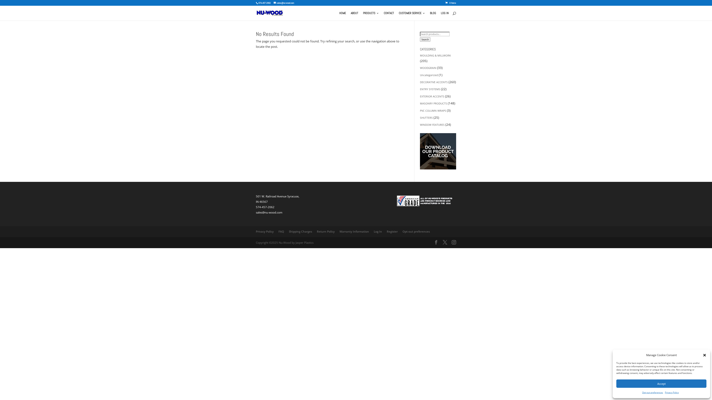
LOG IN (445, 13)
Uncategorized (429, 75)
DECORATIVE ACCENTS (434, 82)
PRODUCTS (369, 13)
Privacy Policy (672, 392)
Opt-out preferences (652, 392)
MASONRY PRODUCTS (433, 103)
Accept (661, 384)
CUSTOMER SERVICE (410, 13)
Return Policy (326, 231)
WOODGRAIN (428, 68)
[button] (704, 355)
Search (425, 39)
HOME (342, 13)
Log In (378, 231)
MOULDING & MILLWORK (435, 55)
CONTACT (389, 13)
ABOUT (354, 13)
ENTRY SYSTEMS (430, 89)
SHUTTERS (426, 117)
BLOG (433, 13)
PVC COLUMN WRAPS (433, 110)
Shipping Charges (300, 231)
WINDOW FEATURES (432, 124)
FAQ (281, 231)
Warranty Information (354, 231)
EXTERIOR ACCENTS (432, 96)
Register (392, 231)
